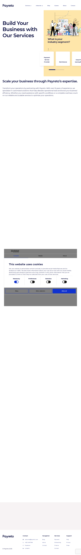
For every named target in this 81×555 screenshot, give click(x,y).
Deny (16, 291)
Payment (56, 539)
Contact (73, 5)
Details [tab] (40, 255)
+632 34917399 (29, 542)
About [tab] (65, 255)
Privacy (68, 542)
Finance (56, 545)
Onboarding (57, 542)
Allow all (64, 291)
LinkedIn (27, 548)
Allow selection (40, 291)
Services (27, 5)
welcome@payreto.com (31, 539)
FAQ (67, 539)
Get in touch (66, 517)
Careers (56, 5)
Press (67, 545)
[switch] (32, 282)
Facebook (27, 545)
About (64, 5)
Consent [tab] (16, 255)
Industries (38, 5)
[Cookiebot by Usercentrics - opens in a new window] (12, 251)
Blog (48, 5)
